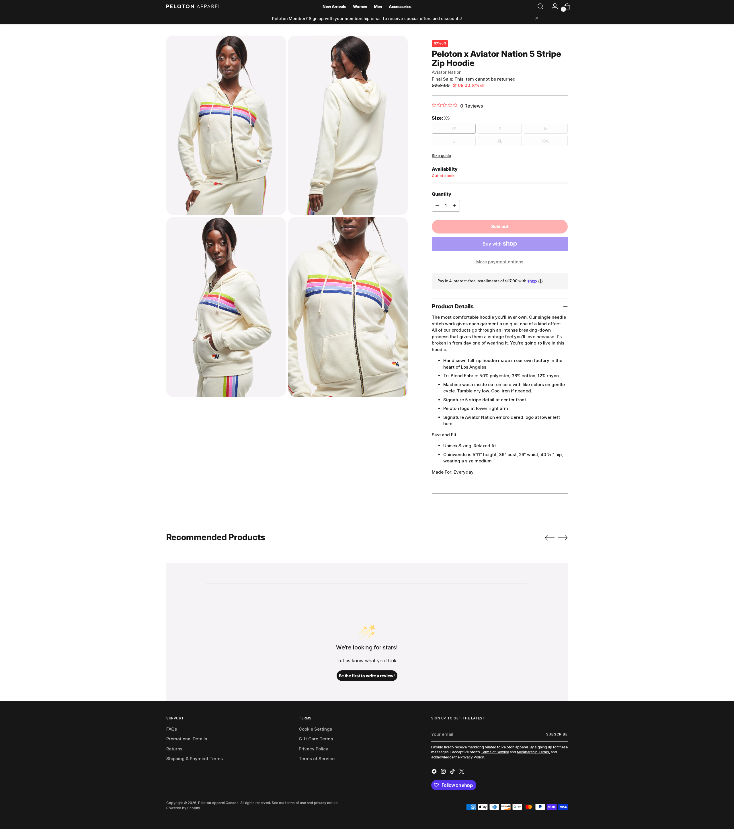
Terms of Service (317, 758)
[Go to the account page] (552, 6)
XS (453, 128)
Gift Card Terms (316, 739)
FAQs (171, 729)
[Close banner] (536, 18)
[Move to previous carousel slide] (550, 538)
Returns (174, 749)
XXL (545, 141)
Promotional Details (186, 739)
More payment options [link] (499, 261)
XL (499, 141)
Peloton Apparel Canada (218, 803)
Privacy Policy (313, 749)
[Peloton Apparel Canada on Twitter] (462, 772)
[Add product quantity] (454, 205)
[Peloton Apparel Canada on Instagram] (443, 772)
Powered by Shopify (183, 808)
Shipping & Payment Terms (194, 758)
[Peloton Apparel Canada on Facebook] (434, 772)
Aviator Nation (447, 72)
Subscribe (557, 734)
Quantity (441, 194)
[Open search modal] (540, 6)
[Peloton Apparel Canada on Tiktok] (453, 772)
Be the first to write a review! (367, 675)
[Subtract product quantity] (437, 205)
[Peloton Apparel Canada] (193, 6)
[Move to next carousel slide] (563, 537)
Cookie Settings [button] (315, 729)
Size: (441, 118)
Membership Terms (533, 752)
